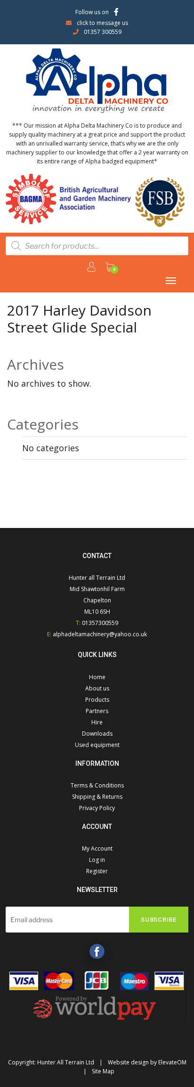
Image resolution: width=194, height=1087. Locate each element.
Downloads (97, 734)
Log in (97, 860)
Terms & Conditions (97, 785)
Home (97, 677)
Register (97, 871)
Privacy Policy (97, 808)
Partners (97, 711)
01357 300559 (102, 32)
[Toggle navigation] (171, 281)
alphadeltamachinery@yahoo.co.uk (100, 634)
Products (97, 700)
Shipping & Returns (97, 797)
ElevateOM (172, 1062)
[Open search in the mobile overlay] (97, 245)
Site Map (103, 1071)
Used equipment (97, 745)
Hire (97, 722)
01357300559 (100, 623)
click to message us (102, 23)
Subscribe (159, 919)
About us (97, 688)
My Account (97, 848)
